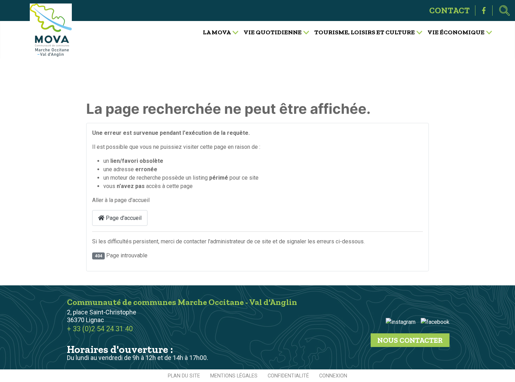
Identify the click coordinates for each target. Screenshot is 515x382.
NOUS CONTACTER (410, 340)
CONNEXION (333, 376)
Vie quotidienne (272, 32)
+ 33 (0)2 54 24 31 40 (100, 329)
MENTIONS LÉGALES (234, 376)
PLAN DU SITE (184, 376)
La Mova (217, 32)
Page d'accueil (123, 218)
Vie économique (456, 32)
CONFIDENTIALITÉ (288, 376)
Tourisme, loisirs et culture (364, 32)
